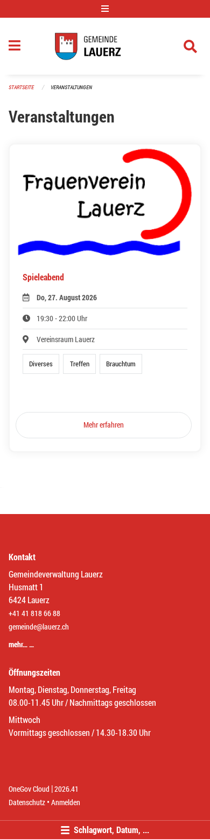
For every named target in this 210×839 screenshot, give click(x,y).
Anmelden (65, 802)
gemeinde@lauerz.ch (39, 626)
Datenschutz (27, 802)
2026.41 (66, 789)
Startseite (21, 87)
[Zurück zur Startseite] (105, 46)
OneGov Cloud (29, 789)
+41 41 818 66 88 (34, 613)
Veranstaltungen (71, 87)
